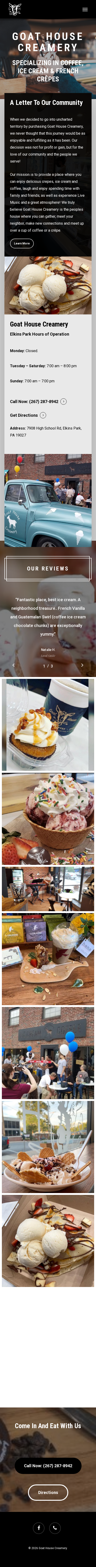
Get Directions (24, 415)
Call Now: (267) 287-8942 (34, 401)
